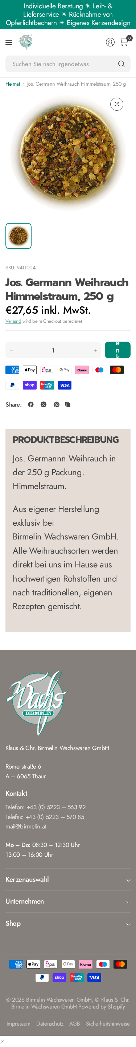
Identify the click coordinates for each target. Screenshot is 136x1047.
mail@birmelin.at (25, 826)
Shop (12, 923)
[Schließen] (2, 1041)
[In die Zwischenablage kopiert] (68, 404)
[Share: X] (43, 404)
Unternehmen (24, 901)
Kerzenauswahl (27, 879)
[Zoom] (116, 104)
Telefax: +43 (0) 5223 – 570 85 (44, 816)
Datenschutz (49, 1023)
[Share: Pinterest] (56, 404)
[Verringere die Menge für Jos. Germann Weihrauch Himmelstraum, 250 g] (11, 350)
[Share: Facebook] (31, 404)
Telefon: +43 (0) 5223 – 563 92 (45, 807)
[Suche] (121, 64)
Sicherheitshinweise (108, 1023)
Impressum (19, 1023)
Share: (13, 405)
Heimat (12, 83)
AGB (74, 1023)
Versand (13, 321)
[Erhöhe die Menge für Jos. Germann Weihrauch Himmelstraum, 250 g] (95, 350)
